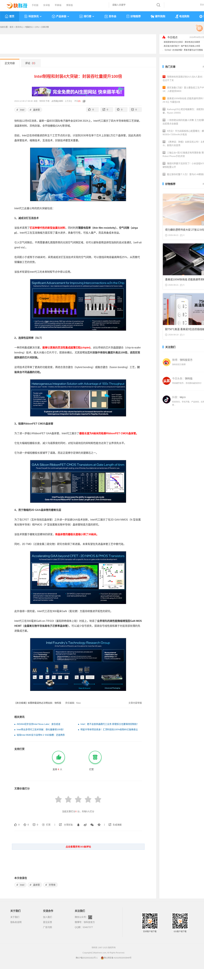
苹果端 (58, 5)
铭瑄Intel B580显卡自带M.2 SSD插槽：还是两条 (41, 735)
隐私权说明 (16, 922)
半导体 (50, 885)
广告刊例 (47, 927)
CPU (37, 27)
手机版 (35, 5)
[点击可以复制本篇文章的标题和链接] (83, 101)
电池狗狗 (184, 16)
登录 (202, 5)
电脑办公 (29, 27)
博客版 (69, 5)
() (79, 101)
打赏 (48, 824)
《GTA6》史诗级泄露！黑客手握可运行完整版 (183, 50)
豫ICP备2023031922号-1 (87, 958)
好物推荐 (136, 16)
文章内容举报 (135, 703)
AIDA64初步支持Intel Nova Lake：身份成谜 (38, 724)
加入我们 (47, 917)
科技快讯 (34, 16)
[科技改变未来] (14, 5)
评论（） (31, 63)
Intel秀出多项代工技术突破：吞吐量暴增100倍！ (41, 729)
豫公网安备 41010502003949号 (117, 958)
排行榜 (87, 16)
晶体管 (35, 109)
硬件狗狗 (160, 16)
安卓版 (46, 5)
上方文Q (54, 101)
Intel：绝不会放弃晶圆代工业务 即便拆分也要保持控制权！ (109, 724)
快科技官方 (89, 922)
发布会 (112, 16)
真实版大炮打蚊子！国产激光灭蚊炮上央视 (182, 46)
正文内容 (10, 63)
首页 (11, 16)
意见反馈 (47, 922)
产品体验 (61, 16)
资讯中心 (19, 27)
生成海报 (117, 824)
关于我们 (14, 917)
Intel (20, 109)
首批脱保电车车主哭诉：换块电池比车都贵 (182, 42)
